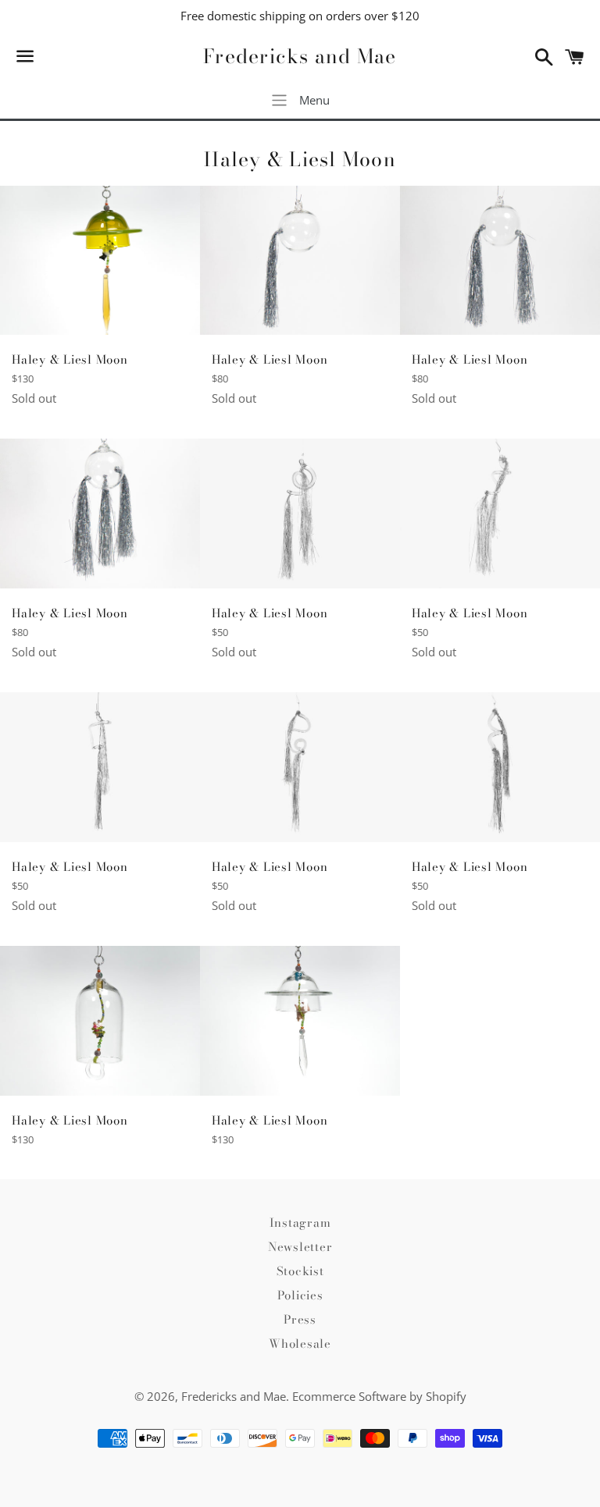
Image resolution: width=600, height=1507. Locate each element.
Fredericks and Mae (300, 56)
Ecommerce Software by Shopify (379, 1396)
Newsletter (300, 1247)
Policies (300, 1295)
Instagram (300, 1223)
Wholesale (300, 1343)
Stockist (300, 1271)
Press (300, 1319)
